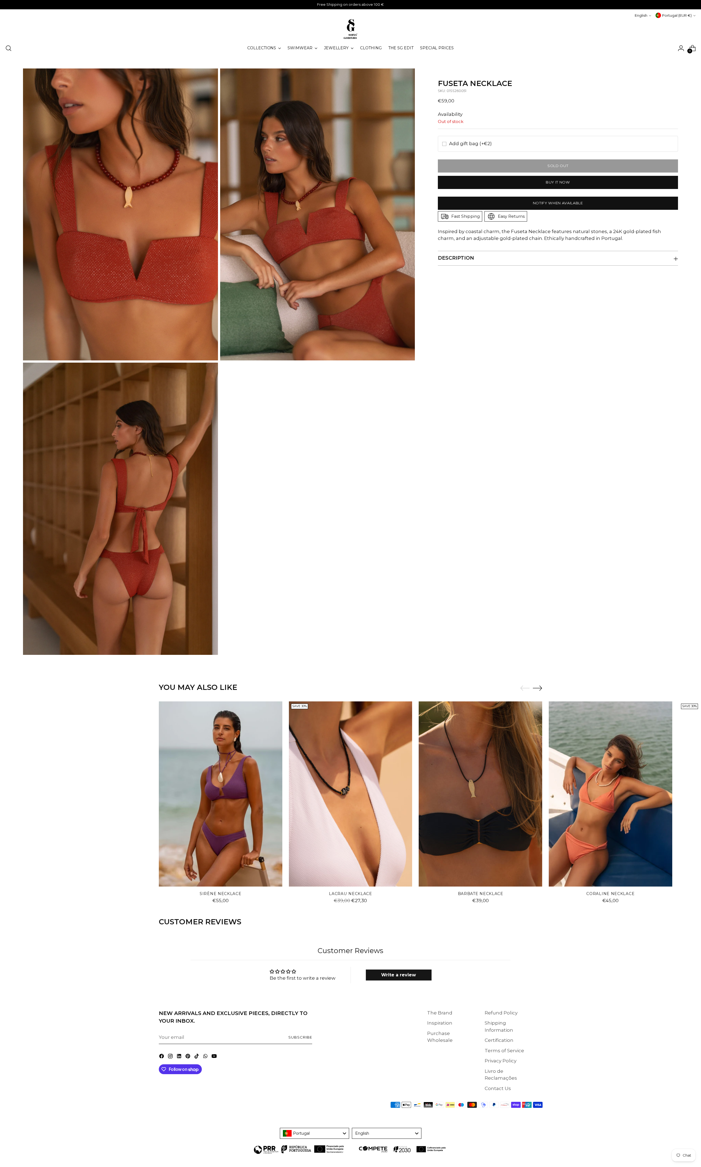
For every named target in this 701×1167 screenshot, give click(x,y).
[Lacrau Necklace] (350, 794)
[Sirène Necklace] (220, 794)
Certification (499, 1040)
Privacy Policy (500, 1060)
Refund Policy (501, 1013)
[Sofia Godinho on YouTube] (214, 1057)
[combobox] (314, 1133)
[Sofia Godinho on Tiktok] (197, 1057)
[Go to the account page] (681, 48)
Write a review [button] (398, 974)
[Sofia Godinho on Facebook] (162, 1057)
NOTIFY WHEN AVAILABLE (558, 203)
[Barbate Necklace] (480, 794)
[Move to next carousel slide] (537, 688)
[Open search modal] (8, 48)
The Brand (439, 1013)
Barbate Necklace (480, 893)
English (641, 15)
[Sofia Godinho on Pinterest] (188, 1057)
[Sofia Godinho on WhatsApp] (206, 1057)
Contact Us (498, 1088)
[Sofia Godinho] (350, 29)
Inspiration (439, 1023)
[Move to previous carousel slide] (525, 688)
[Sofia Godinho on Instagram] (171, 1057)
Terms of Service (504, 1050)
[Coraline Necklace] (610, 794)
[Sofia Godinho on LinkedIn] (179, 1057)
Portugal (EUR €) (677, 15)
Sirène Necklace (220, 893)
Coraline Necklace (610, 893)
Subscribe (300, 1037)
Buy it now (558, 182)
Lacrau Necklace (350, 893)
